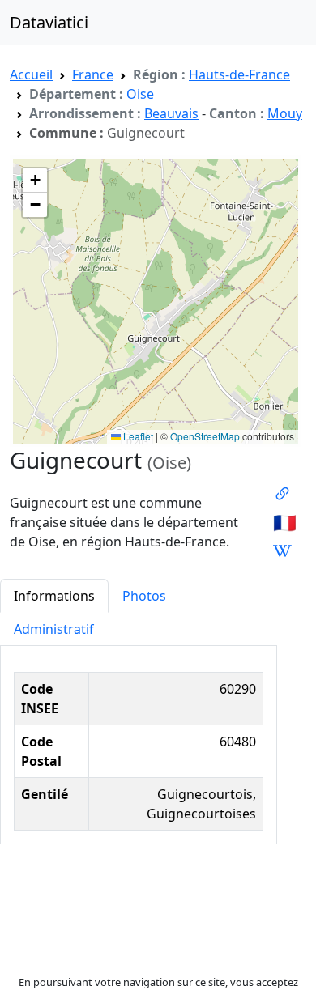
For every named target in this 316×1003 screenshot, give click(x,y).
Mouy (284, 113)
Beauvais (171, 113)
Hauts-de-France (239, 74)
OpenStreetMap (205, 436)
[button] (35, 180)
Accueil (31, 74)
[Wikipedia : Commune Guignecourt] (282, 550)
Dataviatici (49, 22)
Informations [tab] (54, 596)
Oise (140, 94)
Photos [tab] (144, 596)
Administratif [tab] (54, 629)
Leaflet (137, 436)
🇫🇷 (285, 522)
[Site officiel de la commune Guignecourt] (282, 494)
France (92, 74)
